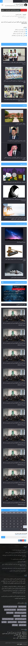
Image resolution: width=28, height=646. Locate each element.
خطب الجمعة (18, 14)
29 (3, 526)
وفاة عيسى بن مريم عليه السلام (20, 613)
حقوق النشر (19, 644)
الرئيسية (24, 14)
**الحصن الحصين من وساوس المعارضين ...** (18, 559)
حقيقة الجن (4, 622)
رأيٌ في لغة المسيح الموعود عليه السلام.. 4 (19, 550)
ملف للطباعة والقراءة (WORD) (19, 32)
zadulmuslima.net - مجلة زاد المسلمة (20, 638)
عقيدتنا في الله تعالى (22, 607)
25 (17, 526)
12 (14, 521)
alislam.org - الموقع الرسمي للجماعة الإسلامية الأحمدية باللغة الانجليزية (14, 634)
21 (6, 524)
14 (6, 521)
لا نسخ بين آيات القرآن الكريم (20, 619)
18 (17, 524)
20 (10, 524)
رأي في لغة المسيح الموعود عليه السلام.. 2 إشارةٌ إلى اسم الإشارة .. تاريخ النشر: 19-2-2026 (14, 565)
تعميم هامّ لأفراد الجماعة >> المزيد (10, 10)
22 (3, 524)
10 (21, 521)
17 (21, 524)
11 (17, 521)
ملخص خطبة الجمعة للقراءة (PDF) (19, 34)
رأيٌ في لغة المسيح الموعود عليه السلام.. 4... (16, 140)
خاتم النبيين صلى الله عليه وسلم (10, 610)
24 (21, 526)
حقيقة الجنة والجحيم (22, 625)
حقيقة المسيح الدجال (21, 242)
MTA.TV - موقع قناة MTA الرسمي (20, 635)
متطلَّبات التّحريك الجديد (22, 562)
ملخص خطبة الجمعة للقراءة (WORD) (18, 36)
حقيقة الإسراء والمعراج (12, 622)
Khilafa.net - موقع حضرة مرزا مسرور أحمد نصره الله (17, 632)
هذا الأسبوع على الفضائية (20, 282)
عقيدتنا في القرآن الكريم (21, 610)
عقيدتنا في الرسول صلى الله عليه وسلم (10, 607)
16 (25, 524)
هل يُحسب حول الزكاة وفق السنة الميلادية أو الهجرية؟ (15, 182)
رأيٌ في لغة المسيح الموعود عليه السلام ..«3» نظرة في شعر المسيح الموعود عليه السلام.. (14, 556)
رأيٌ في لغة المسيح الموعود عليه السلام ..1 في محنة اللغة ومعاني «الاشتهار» (14, 568)
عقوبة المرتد (24, 616)
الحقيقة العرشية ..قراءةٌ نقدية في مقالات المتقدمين (18, 571)
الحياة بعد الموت (17, 616)
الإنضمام (3, 537)
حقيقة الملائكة (15, 625)
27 (10, 526)
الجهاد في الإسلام (10, 613)
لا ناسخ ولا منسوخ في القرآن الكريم (18, 277)
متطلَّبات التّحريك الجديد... (20, 123)
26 (14, 526)
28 (6, 526)
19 (14, 524)
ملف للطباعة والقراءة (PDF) (20, 30)
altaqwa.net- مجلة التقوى (22, 637)
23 (25, 526)
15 (3, 521)
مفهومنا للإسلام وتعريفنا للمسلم (8, 619)
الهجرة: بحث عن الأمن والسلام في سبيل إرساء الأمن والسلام (15, 553)
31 (21, 529)
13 (10, 521)
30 (25, 529)
